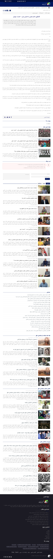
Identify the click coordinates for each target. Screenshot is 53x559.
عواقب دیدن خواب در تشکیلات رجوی (29, 422)
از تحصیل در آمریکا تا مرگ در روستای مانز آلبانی (27, 339)
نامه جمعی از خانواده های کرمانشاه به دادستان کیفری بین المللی (37, 319)
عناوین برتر (14, 544)
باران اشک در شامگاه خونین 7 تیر (30, 476)
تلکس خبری (33, 552)
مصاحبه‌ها (47, 533)
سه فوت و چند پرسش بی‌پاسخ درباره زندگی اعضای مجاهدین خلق (38, 521)
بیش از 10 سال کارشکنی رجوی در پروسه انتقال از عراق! (39, 311)
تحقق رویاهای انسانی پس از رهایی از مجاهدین (27, 219)
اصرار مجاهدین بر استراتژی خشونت (43, 544)
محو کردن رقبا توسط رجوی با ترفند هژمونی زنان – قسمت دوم (24, 130)
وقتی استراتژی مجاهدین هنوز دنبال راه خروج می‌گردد (26, 412)
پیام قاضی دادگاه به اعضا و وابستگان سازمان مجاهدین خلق (38, 298)
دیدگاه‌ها (39, 183)
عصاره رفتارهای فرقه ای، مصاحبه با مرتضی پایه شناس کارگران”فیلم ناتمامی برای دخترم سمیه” (32, 296)
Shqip (13, 552)
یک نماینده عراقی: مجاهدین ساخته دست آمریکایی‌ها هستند (38, 295)
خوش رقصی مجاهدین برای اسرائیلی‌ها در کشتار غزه (39, 323)
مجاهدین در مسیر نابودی (22, 546)
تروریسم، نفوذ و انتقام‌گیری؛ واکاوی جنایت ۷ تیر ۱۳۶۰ (26, 485)
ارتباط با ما (24, 552)
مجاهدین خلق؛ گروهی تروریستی (33, 546)
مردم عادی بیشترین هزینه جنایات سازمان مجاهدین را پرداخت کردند (23, 455)
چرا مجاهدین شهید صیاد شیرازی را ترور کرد (41, 302)
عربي (20, 552)
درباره (29, 552)
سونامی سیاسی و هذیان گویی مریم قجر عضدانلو (40, 327)
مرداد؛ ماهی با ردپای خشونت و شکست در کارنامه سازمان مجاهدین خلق (22, 392)
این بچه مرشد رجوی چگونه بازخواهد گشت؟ (41, 304)
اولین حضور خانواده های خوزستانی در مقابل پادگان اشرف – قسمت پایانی (36, 317)
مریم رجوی (47, 537)
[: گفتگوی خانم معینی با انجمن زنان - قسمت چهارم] (3, 10)
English (17, 552)
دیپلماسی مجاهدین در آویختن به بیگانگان (24, 544)
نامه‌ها (48, 534)
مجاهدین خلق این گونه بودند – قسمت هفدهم (27, 432)
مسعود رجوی (47, 535)
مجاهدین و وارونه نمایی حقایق (12, 546)
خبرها (48, 530)
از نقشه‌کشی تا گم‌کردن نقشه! (31, 402)
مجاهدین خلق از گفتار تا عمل (44, 328)
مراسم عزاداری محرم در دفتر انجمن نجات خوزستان (40, 321)
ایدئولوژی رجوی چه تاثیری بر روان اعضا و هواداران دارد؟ (25, 151)
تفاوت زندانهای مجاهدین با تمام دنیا (29, 198)
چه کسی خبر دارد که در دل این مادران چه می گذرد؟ (39, 325)
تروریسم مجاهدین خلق (45, 442)
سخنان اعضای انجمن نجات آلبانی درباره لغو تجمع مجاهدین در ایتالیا (22, 239)
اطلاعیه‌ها (48, 531)
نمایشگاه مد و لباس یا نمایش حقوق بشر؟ (41, 310)
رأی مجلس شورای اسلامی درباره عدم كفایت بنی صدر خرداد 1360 (23, 379)
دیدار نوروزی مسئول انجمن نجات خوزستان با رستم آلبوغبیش (38, 300)
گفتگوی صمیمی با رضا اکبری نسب (30, 250)
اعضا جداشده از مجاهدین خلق (42, 335)
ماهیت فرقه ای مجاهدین (44, 546)
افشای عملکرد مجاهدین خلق (44, 388)
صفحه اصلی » (37, 7)
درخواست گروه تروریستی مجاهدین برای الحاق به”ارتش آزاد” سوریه (37, 315)
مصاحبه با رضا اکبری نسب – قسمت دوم (28, 229)
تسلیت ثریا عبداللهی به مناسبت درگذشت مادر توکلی (40, 524)
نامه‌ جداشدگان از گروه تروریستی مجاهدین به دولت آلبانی (38, 306)
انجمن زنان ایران (35, 13)
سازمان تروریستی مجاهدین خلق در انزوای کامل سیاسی (25, 271)
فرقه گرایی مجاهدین (45, 10)
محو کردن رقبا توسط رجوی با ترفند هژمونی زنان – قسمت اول (24, 141)
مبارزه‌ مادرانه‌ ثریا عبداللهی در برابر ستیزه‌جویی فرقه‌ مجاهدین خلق (38, 517)
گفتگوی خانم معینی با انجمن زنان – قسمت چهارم (26, 17)
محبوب (47, 183)
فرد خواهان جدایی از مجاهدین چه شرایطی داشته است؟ (25, 260)
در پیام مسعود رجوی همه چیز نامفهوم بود (28, 208)
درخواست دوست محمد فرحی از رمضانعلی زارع (27, 188)
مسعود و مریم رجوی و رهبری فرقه (43, 548)
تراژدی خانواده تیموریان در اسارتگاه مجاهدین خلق (26, 369)
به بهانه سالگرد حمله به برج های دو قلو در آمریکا (40, 308)
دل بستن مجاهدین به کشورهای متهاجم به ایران (27, 281)
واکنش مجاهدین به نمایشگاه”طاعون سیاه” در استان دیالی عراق (37, 330)
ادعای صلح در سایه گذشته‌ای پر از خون (29, 465)
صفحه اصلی (39, 552)
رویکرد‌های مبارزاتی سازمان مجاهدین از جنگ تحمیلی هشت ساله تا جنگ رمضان (20, 445)
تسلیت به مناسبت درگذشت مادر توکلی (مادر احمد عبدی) (40, 522)
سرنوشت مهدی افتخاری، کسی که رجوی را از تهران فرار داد (25, 349)
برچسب (49, 123)
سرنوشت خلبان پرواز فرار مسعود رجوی (29, 359)
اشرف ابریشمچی (46, 538)
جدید (44, 183)
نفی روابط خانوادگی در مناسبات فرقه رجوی (30, 548)
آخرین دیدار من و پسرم (45, 313)
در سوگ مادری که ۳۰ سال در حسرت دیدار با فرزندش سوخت (39, 512)
